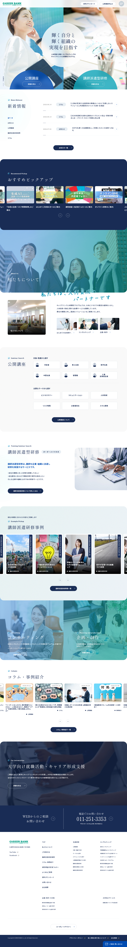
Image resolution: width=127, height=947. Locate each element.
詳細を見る (32, 84)
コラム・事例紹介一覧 (63, 730)
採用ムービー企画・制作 (106, 867)
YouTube (13, 852)
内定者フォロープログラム (107, 860)
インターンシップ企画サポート (108, 857)
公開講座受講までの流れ (79, 860)
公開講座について (63, 420)
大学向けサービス (109, 898)
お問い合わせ (46, 882)
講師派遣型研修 (77, 863)
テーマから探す (77, 853)
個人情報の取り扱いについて (97, 938)
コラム (10, 138)
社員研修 (76, 842)
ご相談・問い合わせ (115, 944)
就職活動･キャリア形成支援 (110, 902)
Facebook (13, 855)
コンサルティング (105, 842)
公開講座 (11, 128)
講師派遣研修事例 (14, 133)
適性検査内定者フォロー (50, 867)
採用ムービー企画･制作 (48, 906)
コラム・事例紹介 (48, 862)
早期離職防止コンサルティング (108, 850)
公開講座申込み (108, 4)
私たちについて (47, 847)
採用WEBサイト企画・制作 (107, 870)
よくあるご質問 (47, 872)
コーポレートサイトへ (63, 927)
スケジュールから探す (78, 857)
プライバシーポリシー (76, 938)
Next (68, 215)
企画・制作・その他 (48, 898)
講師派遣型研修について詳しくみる (25, 491)
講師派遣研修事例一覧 (63, 588)
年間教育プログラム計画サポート (108, 853)
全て (9, 118)
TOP (43, 842)
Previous (60, 215)
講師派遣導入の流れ (78, 867)
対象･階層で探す (77, 850)
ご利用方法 (46, 852)
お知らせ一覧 (63, 148)
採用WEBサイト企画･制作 (49, 909)
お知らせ (11, 123)
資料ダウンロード (89, 4)
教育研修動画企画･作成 (48, 902)
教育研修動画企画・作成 (106, 863)
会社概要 (45, 887)
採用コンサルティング (105, 846)
